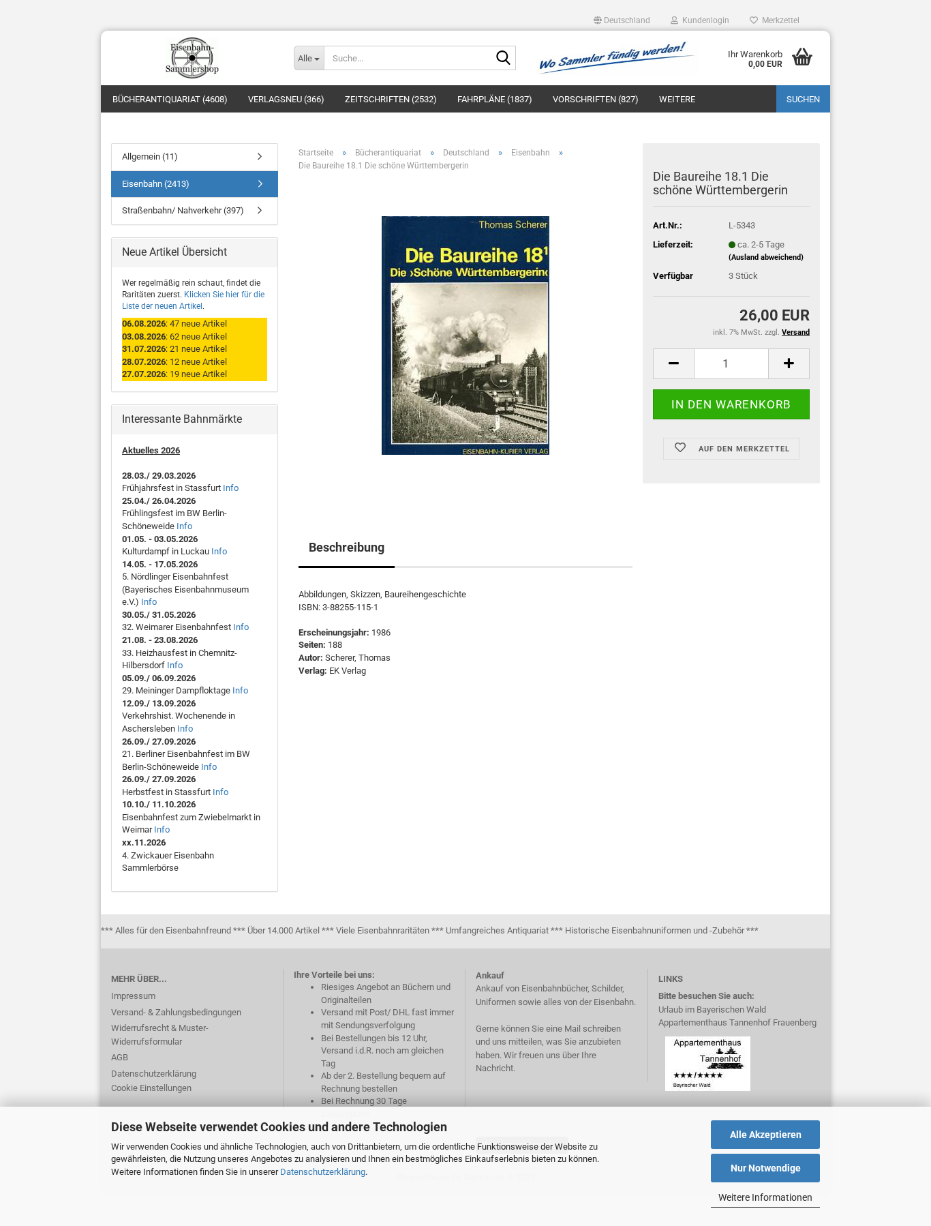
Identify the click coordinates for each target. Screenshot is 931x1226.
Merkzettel (778, 20)
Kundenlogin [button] (703, 20)
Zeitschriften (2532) (391, 99)
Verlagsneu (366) (286, 99)
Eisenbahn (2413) (155, 184)
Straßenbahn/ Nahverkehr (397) (183, 210)
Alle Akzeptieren (766, 1134)
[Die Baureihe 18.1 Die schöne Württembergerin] (465, 335)
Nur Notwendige (766, 1168)
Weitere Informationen (765, 1197)
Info (231, 488)
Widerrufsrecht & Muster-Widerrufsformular (160, 1035)
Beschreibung (346, 547)
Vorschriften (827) (596, 99)
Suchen (803, 99)
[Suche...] (503, 58)
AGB (119, 1057)
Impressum (133, 996)
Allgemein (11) (150, 156)
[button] (621, 20)
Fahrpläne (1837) (494, 99)
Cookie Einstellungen (151, 1088)
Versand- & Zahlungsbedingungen (176, 1012)
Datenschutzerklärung (322, 1172)
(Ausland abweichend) (766, 257)
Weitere (677, 99)
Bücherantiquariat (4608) (170, 99)
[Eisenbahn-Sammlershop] (192, 58)
